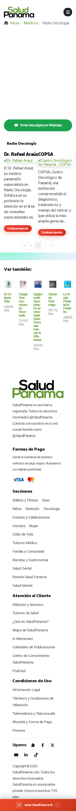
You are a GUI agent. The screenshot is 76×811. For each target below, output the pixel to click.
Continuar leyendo (17, 228)
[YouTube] (16, 755)
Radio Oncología (21, 143)
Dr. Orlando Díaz (8, 297)
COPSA (45, 153)
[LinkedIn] (26, 755)
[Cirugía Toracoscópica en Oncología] (23, 284)
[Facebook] (42, 745)
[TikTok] (35, 755)
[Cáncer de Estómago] (52, 284)
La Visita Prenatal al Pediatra (67, 303)
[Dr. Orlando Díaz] (8, 284)
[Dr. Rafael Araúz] (21, 160)
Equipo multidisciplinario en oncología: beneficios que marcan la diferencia (38, 317)
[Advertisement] (38, 70)
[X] (52, 745)
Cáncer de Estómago (52, 299)
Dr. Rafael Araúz (21, 153)
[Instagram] (33, 745)
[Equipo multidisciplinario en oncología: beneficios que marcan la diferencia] (38, 284)
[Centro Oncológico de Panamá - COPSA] (55, 162)
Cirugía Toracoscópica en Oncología (23, 304)
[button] (68, 12)
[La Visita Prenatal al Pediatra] (67, 284)
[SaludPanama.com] (19, 12)
